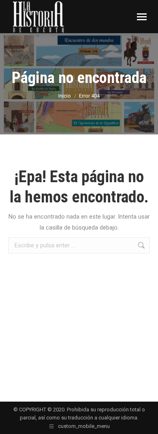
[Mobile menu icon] (142, 17)
